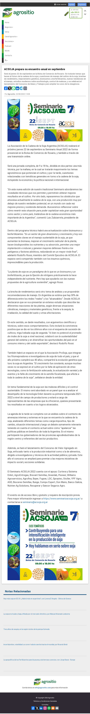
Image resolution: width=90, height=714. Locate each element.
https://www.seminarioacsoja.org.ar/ (62, 498)
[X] (37, 708)
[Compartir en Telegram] (21, 88)
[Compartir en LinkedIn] (17, 88)
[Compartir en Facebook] (6, 88)
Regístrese (82, 4)
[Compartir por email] (25, 88)
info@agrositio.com (43, 688)
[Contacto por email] (57, 708)
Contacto (8, 55)
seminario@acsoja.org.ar (35, 502)
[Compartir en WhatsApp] (13, 88)
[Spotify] (49, 708)
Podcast (8, 46)
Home (7, 22)
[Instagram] (45, 708)
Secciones (9, 41)
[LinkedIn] (41, 708)
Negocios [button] (8, 27)
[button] (85, 10)
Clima (7, 32)
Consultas (45, 705)
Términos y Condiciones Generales (45, 701)
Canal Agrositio (10, 37)
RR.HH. (7, 51)
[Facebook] (33, 708)
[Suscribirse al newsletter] (53, 708)
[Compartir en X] (9, 88)
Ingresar (71, 4)
